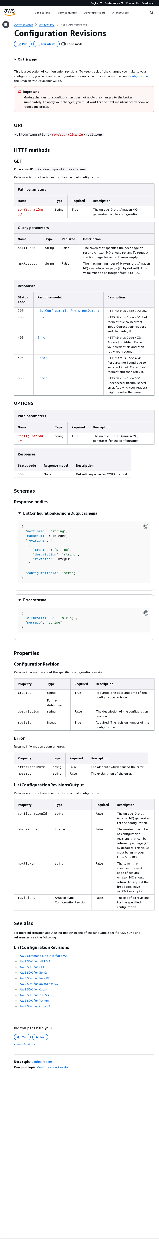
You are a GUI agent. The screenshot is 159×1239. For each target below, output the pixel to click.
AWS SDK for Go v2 (33, 972)
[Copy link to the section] (11, 125)
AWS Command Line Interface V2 (43, 956)
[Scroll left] (31, 12)
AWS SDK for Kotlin (33, 989)
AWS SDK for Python (34, 1000)
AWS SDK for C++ (32, 967)
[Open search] (151, 12)
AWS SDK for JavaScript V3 (39, 984)
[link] (74, 24)
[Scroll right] (131, 12)
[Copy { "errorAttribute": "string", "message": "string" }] (145, 613)
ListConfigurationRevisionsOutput (68, 311)
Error (42, 317)
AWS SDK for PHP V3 (34, 995)
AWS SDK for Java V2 (35, 978)
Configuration (138, 76)
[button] (25, 59)
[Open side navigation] (5, 24)
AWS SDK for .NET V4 (35, 961)
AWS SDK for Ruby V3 (35, 1006)
